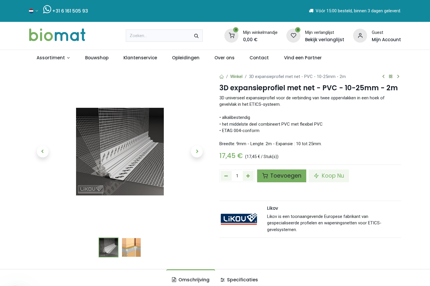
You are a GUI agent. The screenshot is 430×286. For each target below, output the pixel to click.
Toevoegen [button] (285, 176)
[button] (42, 151)
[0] (231, 35)
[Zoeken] (196, 35)
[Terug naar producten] (390, 77)
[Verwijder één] (226, 176)
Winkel (236, 76)
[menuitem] (53, 58)
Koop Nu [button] (332, 176)
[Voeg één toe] (248, 176)
